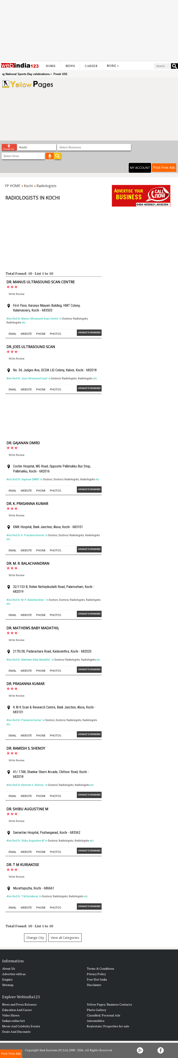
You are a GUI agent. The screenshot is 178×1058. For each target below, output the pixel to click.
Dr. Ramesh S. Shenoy (26, 748)
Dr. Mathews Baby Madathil (33, 628)
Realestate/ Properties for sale (108, 1026)
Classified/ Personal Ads (103, 1015)
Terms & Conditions (100, 968)
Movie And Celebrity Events (21, 1026)
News (70, 66)
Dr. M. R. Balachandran (28, 563)
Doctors (47, 479)
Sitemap (7, 985)
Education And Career (17, 1010)
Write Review (16, 294)
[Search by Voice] (50, 156)
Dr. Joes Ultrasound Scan (31, 346)
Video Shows (11, 1015)
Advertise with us (14, 974)
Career (91, 66)
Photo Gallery (96, 1010)
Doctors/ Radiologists (75, 318)
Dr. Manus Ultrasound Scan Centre (41, 282)
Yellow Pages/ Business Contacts (109, 1004)
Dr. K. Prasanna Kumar (27, 503)
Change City (35, 937)
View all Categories (65, 937)
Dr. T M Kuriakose (23, 864)
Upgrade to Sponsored (89, 332)
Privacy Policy (96, 974)
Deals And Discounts (16, 1032)
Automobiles (95, 1021)
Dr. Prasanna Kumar (25, 683)
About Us (8, 968)
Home (51, 66)
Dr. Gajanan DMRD (23, 442)
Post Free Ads (164, 167)
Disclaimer (94, 985)
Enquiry (7, 979)
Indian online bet (13, 1021)
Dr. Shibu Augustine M (27, 809)
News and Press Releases (19, 1004)
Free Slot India (97, 979)
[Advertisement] (89, 30)
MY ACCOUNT (140, 168)
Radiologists (14, 322)
